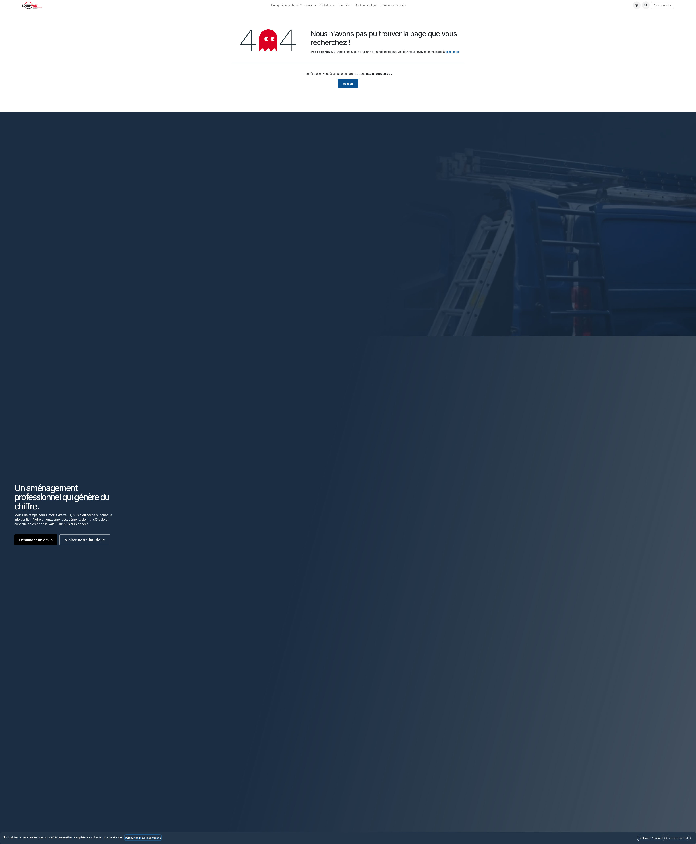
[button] (646, 5)
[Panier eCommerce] (637, 5)
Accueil (348, 83)
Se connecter (662, 5)
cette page (452, 51)
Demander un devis (36, 540)
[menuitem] (286, 5)
